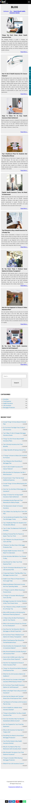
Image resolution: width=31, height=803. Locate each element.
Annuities (6, 399)
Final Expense (7, 401)
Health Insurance (8, 403)
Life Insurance (7, 405)
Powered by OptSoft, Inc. (15, 787)
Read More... (24, 52)
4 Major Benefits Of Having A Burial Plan (14, 450)
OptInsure (6, 11)
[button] (29, 2)
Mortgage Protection (9, 407)
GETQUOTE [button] (30, 79)
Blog (11, 11)
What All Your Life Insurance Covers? (13, 763)
